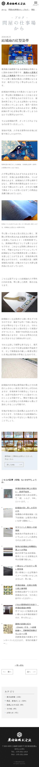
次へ (29, 672)
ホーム (4, 9)
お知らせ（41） (13, 713)
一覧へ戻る (19, 665)
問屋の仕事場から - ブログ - (19, 9)
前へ (9, 672)
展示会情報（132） (14, 697)
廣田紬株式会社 (13, 3)
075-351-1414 (22, 752)
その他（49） (12, 709)
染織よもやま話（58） (15, 705)
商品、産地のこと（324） (17, 701)
